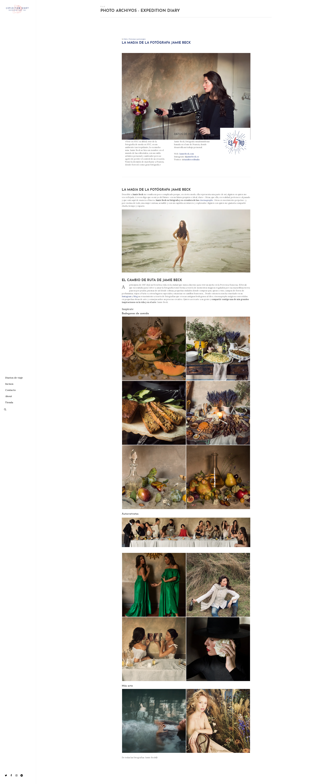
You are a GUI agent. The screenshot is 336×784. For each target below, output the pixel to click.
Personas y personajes (137, 39)
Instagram (127, 296)
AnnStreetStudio (192, 159)
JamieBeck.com (186, 154)
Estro (126, 39)
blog (136, 296)
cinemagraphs (206, 200)
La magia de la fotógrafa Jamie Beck (156, 42)
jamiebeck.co (193, 156)
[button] (154, 348)
